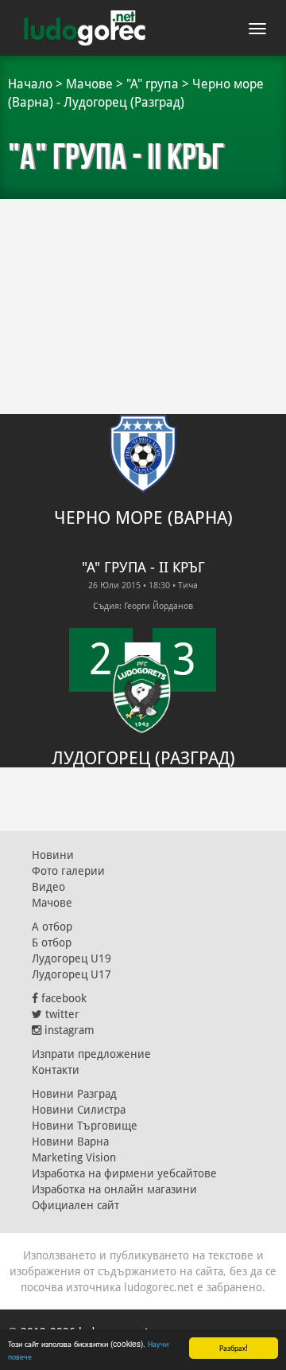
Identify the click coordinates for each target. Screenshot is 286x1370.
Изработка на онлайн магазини (114, 1189)
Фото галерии (68, 871)
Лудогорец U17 (71, 974)
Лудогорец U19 (71, 958)
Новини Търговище (84, 1125)
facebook (62, 998)
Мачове (89, 84)
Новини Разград (74, 1093)
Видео (48, 886)
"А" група (152, 84)
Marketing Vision (74, 1157)
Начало (30, 84)
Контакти (55, 1070)
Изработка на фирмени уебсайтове (124, 1173)
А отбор (52, 926)
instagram (68, 1030)
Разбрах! (233, 1347)
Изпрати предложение (91, 1054)
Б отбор (52, 942)
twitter (60, 1014)
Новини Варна (70, 1141)
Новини (53, 855)
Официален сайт (75, 1205)
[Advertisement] (143, 278)
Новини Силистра (79, 1109)
